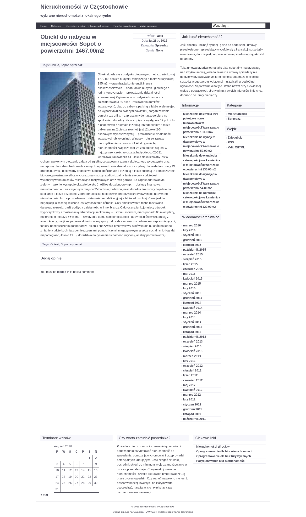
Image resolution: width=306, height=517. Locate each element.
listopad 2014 (192, 302)
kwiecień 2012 (192, 390)
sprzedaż (76, 65)
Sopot (65, 65)
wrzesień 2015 (193, 254)
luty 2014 (189, 317)
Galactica (56, 26)
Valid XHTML (236, 147)
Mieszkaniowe (237, 114)
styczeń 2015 (192, 293)
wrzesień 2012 (193, 365)
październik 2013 (194, 336)
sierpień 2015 (192, 259)
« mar (44, 494)
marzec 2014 (192, 312)
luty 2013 (189, 361)
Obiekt (54, 65)
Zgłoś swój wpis (148, 26)
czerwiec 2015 (193, 269)
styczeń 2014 (192, 322)
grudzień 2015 (192, 240)
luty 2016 (189, 230)
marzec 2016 (192, 225)
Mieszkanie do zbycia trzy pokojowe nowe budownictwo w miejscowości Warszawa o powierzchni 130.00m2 (201, 123)
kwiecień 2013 (192, 351)
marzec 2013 (192, 356)
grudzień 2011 (192, 409)
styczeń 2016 (192, 235)
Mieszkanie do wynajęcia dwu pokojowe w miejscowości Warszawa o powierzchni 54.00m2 (201, 181)
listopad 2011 (192, 414)
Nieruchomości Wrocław (213, 446)
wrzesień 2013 (193, 341)
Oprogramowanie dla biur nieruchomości (223, 451)
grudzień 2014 (192, 298)
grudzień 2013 (192, 327)
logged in (63, 272)
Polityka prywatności (125, 26)
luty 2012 (189, 399)
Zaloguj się (235, 137)
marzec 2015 (192, 283)
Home (43, 26)
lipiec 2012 (190, 375)
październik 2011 (194, 419)
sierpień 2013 (192, 346)
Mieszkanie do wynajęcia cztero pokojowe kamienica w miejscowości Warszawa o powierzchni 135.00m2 (201, 162)
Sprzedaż (161, 45)
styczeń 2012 (192, 404)
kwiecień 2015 (192, 278)
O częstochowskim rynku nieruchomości (87, 26)
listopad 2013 (192, 332)
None (159, 50)
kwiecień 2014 (192, 307)
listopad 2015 (192, 245)
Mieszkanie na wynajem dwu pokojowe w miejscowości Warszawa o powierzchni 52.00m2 (201, 144)
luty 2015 (189, 288)
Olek (160, 36)
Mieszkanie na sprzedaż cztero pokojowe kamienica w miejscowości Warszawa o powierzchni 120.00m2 (201, 199)
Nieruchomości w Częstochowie (84, 6)
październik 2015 (194, 249)
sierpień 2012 (192, 370)
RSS (231, 142)
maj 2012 (189, 385)
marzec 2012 (192, 394)
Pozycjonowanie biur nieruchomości (220, 461)
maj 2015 (189, 273)
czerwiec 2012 (193, 380)
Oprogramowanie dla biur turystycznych (223, 456)
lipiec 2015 (190, 264)
